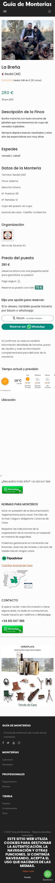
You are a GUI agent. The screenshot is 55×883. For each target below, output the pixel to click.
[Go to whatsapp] (47, 874)
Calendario (7, 759)
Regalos (6, 803)
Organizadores (9, 781)
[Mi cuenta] (49, 11)
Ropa (4, 813)
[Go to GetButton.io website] (48, 880)
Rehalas (6, 786)
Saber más (28, 871)
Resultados (7, 764)
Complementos (9, 808)
